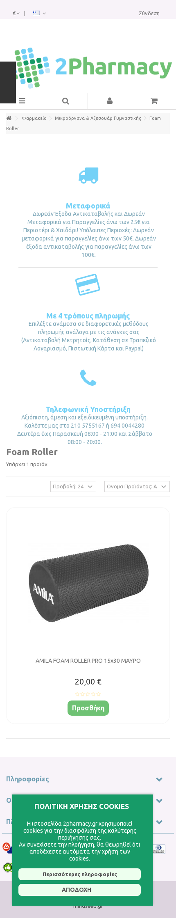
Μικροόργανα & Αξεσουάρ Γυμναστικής (98, 118)
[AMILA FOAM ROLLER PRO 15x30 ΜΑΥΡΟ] (88, 583)
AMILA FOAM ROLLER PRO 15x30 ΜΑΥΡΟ (88, 660)
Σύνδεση (149, 13)
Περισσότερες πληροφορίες (80, 874)
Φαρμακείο (34, 118)
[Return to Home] (8, 118)
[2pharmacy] (88, 68)
